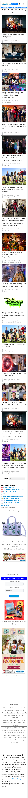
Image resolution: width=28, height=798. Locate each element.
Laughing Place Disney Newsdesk (12, 262)
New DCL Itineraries (9, 487)
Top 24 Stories (22, 7)
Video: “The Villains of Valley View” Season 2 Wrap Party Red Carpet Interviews (12, 189)
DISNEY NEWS (5, 505)
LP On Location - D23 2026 (11, 502)
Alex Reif (6, 291)
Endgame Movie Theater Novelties (13, 490)
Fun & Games (5, 7)
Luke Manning (7, 102)
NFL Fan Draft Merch (9, 494)
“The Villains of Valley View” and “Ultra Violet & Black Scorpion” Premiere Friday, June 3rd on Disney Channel (14, 465)
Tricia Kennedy (8, 42)
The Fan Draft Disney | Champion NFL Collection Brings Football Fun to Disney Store (14, 715)
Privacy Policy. (16, 779)
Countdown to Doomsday (11, 498)
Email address (14, 588)
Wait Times (13, 7)
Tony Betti (6, 230)
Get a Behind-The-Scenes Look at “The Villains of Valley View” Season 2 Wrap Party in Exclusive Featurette (13, 158)
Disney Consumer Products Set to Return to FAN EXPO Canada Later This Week (14, 722)
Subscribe (14, 3)
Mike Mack (6, 165)
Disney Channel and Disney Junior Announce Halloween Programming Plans (13, 315)
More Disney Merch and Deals (14, 549)
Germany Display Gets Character (13, 496)
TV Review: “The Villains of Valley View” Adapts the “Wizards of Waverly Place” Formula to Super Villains (13, 434)
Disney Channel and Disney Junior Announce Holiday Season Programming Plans (12, 254)
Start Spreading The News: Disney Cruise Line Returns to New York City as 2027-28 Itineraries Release (14, 730)
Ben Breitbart (7, 71)
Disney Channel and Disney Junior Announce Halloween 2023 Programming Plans (12, 95)
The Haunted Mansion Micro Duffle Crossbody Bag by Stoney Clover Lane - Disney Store (14, 544)
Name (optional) (14, 581)
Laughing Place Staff (9, 197)
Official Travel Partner (14, 574)
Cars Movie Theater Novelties (12, 492)
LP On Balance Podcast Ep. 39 (12, 500)
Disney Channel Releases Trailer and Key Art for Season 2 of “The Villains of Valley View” (14, 126)
